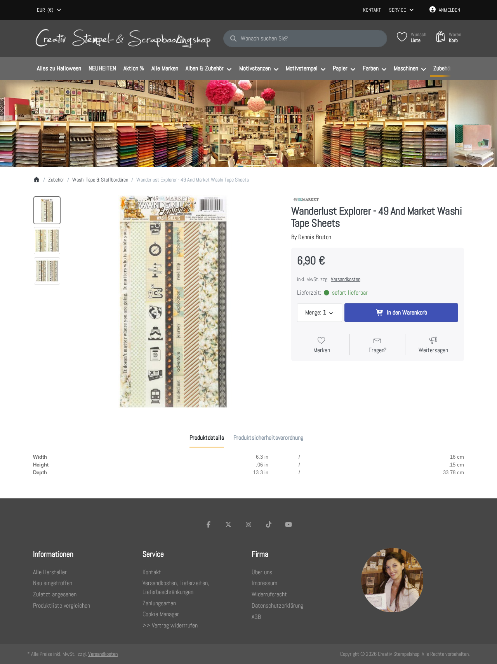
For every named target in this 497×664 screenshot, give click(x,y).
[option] (47, 210)
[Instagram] (248, 524)
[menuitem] (59, 69)
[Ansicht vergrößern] (173, 301)
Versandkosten (345, 279)
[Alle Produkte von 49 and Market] (306, 199)
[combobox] (49, 10)
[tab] (206, 437)
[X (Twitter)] (228, 524)
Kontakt (372, 10)
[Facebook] (208, 524)
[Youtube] (288, 524)
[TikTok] (268, 524)
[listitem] (173, 301)
